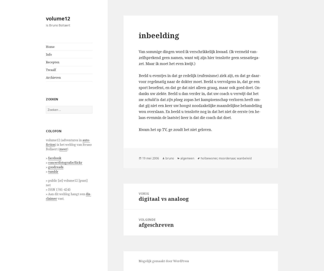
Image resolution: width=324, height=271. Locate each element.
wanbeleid (244, 158)
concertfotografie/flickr (65, 163)
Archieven (53, 77)
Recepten (52, 62)
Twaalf (51, 70)
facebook (54, 158)
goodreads (55, 167)
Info (49, 54)
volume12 (58, 18)
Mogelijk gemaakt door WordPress (164, 261)
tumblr (53, 171)
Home (50, 47)
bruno (169, 158)
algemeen (187, 158)
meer (63, 149)
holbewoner (209, 158)
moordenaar (227, 158)
